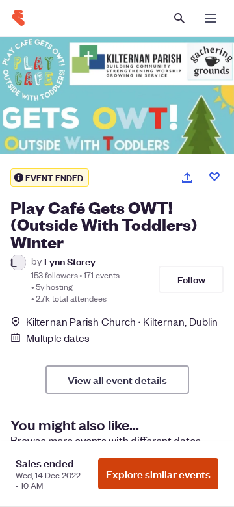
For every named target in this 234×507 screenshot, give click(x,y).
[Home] (18, 18)
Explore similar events (158, 474)
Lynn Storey (70, 261)
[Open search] (179, 18)
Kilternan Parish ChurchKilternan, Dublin (122, 321)
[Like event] (214, 177)
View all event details (117, 379)
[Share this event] (187, 177)
